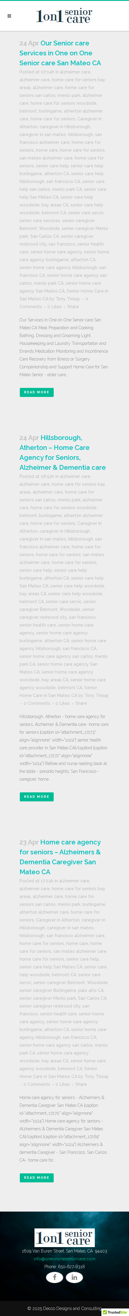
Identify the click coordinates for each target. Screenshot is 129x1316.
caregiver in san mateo (43, 134)
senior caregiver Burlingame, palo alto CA (62, 990)
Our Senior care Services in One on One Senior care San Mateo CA (60, 53)
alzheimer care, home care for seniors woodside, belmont (61, 103)
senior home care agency (56, 251)
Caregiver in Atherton (58, 920)
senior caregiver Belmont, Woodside (71, 982)
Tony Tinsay (68, 298)
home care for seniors (82, 150)
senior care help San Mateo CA (51, 967)
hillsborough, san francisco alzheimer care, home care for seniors (61, 142)
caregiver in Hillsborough (65, 126)
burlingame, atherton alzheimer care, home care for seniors (63, 912)
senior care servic (86, 212)
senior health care (38, 625)
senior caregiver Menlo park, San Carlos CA (63, 998)
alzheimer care (75, 72)
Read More (37, 392)
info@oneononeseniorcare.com (64, 1258)
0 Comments (37, 703)
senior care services (40, 220)
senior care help (52, 165)
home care (47, 150)
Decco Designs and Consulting (72, 1308)
